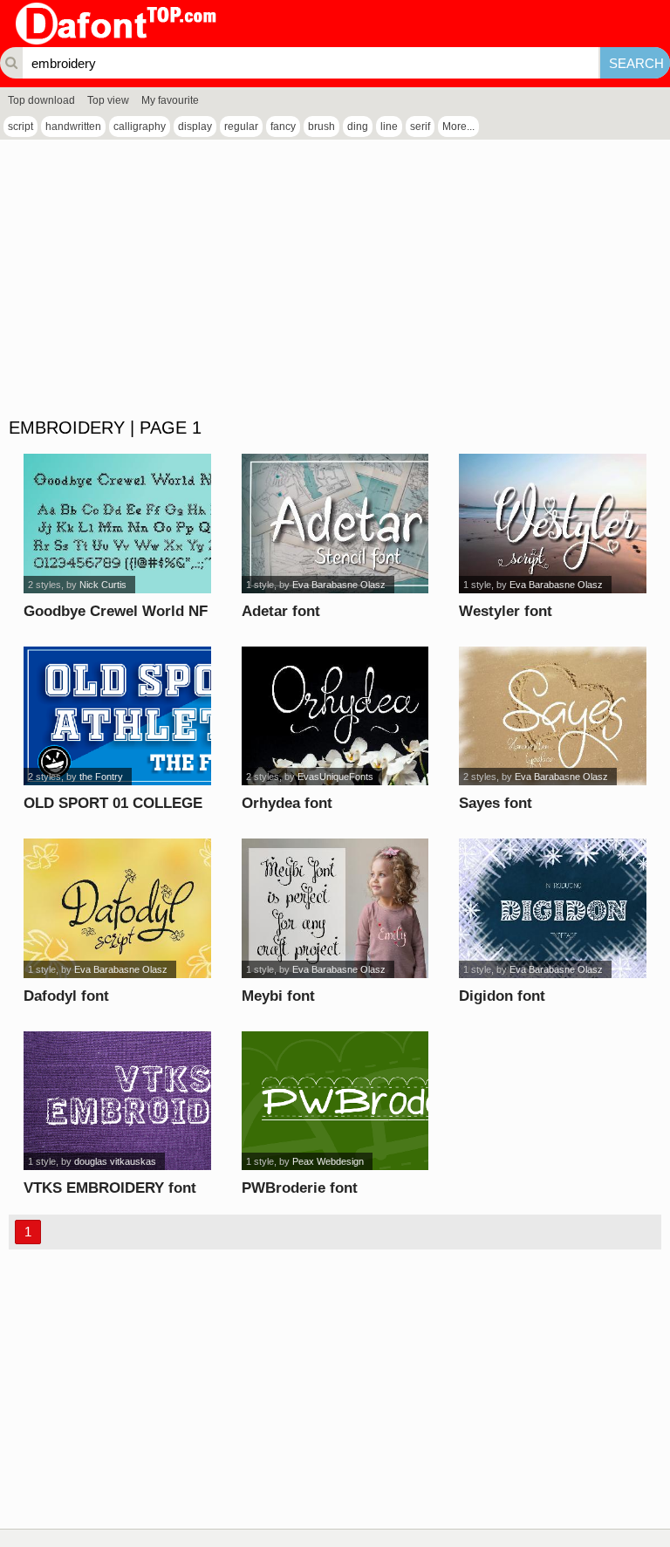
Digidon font (502, 996)
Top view (108, 100)
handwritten (73, 126)
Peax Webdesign (328, 1161)
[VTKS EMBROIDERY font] (117, 1101)
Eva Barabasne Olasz (339, 584)
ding (357, 126)
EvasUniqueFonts (335, 776)
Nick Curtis (102, 584)
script (20, 126)
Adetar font (281, 611)
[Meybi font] (335, 908)
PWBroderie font (300, 1188)
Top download (41, 100)
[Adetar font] (335, 523)
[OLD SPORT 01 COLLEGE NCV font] (117, 716)
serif (420, 126)
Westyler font (505, 611)
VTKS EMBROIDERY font (110, 1188)
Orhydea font (287, 803)
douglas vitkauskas (115, 1161)
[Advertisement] (335, 279)
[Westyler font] (552, 523)
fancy (283, 126)
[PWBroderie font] (335, 1101)
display (195, 126)
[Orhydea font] (335, 716)
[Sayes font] (552, 716)
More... (458, 126)
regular (241, 126)
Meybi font (278, 996)
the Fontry (101, 776)
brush (321, 126)
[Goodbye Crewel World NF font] (117, 523)
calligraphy (139, 126)
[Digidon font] (552, 908)
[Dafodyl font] (117, 908)
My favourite (170, 100)
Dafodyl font (66, 996)
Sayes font (495, 803)
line (389, 126)
